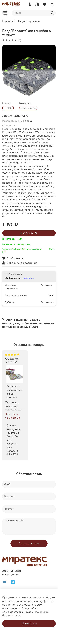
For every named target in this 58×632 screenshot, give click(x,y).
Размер (6, 103)
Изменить (28, 278)
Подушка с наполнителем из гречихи (14, 392)
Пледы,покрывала (28, 21)
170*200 (8, 108)
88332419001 (11, 571)
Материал (25, 103)
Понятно (29, 623)
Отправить (29, 543)
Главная (7, 21)
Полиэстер (28, 108)
